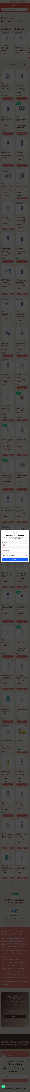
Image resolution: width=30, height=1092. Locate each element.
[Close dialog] (28, 531)
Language (6, 547)
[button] (3, 1086)
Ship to (5, 542)
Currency (6, 553)
